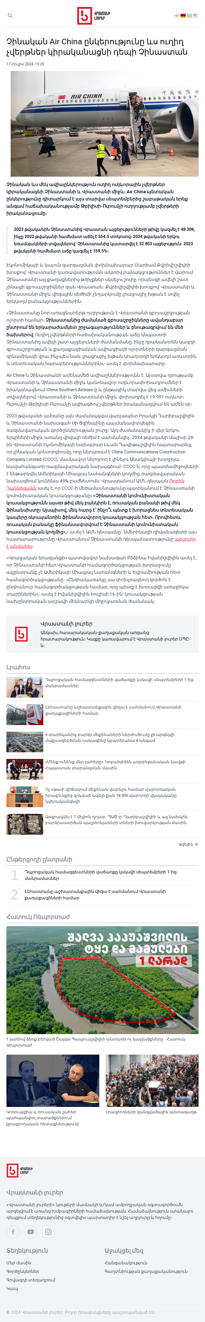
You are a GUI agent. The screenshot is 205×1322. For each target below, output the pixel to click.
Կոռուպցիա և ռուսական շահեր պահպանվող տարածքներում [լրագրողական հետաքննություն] (42, 1118)
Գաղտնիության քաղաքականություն (146, 1271)
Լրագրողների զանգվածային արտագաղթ (151, 1112)
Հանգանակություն (126, 1262)
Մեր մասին (18, 1262)
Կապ (12, 1288)
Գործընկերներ (22, 1271)
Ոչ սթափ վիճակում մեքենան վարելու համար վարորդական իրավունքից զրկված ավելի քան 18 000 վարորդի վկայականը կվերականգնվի (111, 795)
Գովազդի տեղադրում (30, 1280)
